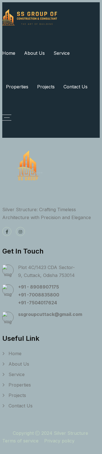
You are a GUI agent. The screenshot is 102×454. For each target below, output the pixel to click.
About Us (34, 53)
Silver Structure (72, 433)
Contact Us (75, 87)
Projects (46, 87)
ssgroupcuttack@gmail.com (50, 314)
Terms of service (20, 441)
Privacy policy (59, 441)
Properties (17, 87)
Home (8, 53)
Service (62, 53)
